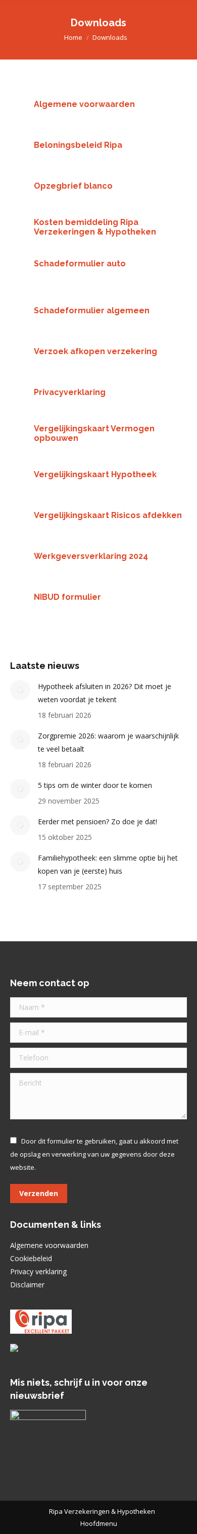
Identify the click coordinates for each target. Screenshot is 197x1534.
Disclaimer (27, 1284)
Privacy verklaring (38, 1271)
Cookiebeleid (31, 1258)
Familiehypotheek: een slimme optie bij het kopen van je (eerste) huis (108, 864)
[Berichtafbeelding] (20, 690)
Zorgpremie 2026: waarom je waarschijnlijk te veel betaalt (108, 742)
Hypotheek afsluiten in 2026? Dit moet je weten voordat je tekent (104, 692)
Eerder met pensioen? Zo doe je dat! (97, 821)
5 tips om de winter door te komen (95, 785)
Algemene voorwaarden (49, 1245)
